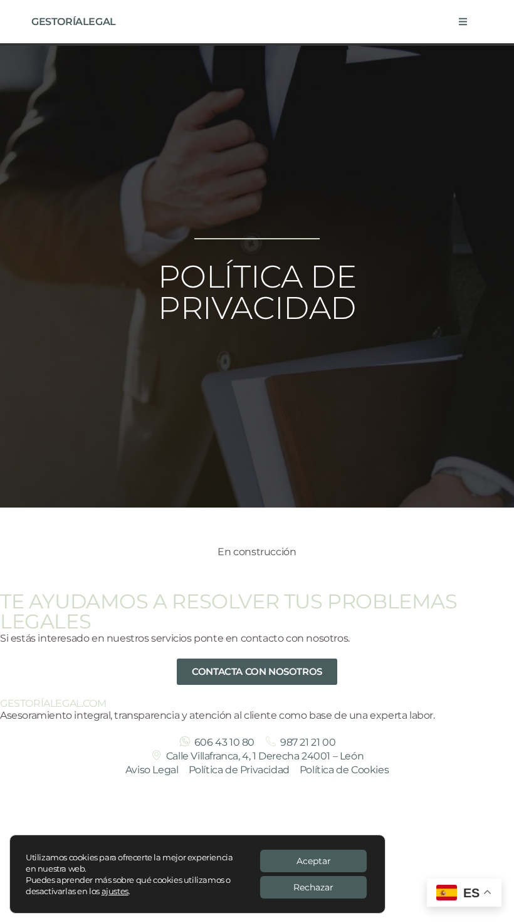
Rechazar (313, 887)
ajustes (115, 891)
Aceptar (313, 861)
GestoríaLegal (73, 22)
